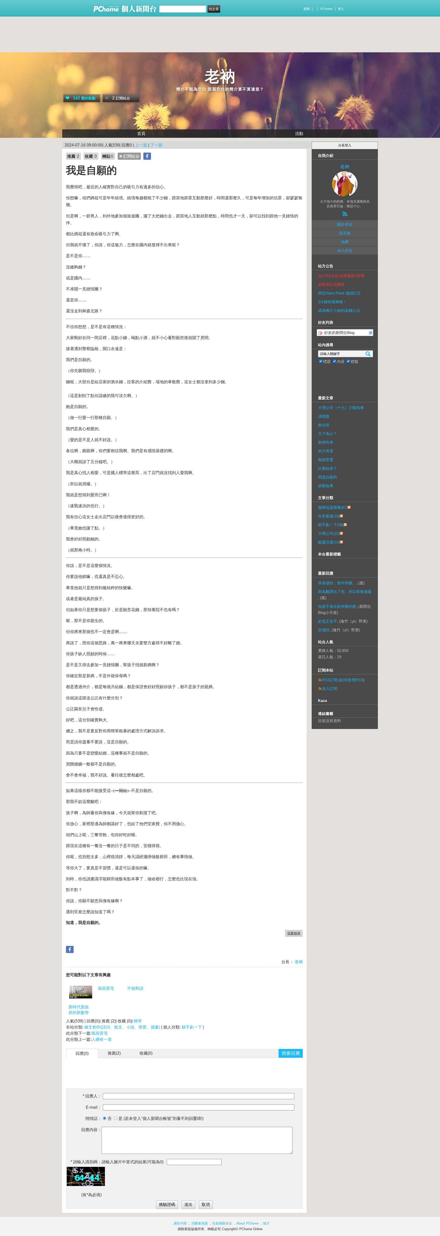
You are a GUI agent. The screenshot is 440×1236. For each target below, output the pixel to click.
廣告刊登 (180, 1223)
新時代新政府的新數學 (78, 1010)
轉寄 (138, 1021)
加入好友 (344, 250)
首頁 (141, 133)
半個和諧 (135, 988)
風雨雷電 (106, 988)
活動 (299, 133)
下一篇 (156, 145)
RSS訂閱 (330, 680)
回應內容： (91, 1130)
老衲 (220, 76)
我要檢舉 (293, 933)
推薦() (114, 1053)
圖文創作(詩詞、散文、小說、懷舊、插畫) (122, 1027)
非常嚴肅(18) (329, 516)
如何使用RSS (351, 680)
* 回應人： (92, 1096)
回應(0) (82, 1053)
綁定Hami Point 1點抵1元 (339, 293)
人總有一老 (101, 1039)
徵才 (266, 1223)
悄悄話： (93, 1118)
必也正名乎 (327, 621)
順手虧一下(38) (331, 525)
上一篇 (141, 145)
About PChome (247, 1223)
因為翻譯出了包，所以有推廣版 (345, 591)
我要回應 (291, 1053)
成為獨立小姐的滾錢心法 (339, 310)
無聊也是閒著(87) (333, 507)
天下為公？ (327, 433)
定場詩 (323, 630)
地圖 (345, 242)
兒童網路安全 (222, 1223)
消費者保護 (199, 1223)
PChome (326, 9)
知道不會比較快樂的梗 (337, 606)
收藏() (146, 1053)
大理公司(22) (329, 533)
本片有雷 (325, 451)
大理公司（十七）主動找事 (341, 407)
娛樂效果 (325, 486)
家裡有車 (325, 442)
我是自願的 (327, 477)
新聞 (307, 9)
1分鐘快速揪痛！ (332, 302)
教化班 (323, 425)
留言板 (345, 233)
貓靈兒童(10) (329, 542)
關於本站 (344, 224)
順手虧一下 (192, 1027)
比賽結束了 (327, 468)
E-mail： (94, 1107)
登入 (341, 9)
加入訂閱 (329, 688)
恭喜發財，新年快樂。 (337, 583)
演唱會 (323, 416)
